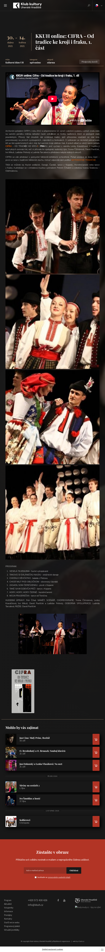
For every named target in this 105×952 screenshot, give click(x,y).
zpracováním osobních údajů (59, 877)
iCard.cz (81, 941)
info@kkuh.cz (35, 904)
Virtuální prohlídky (11, 930)
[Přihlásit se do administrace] (102, 949)
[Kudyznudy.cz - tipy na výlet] (88, 907)
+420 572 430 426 (37, 900)
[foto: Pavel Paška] (52, 226)
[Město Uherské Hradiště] (86, 900)
